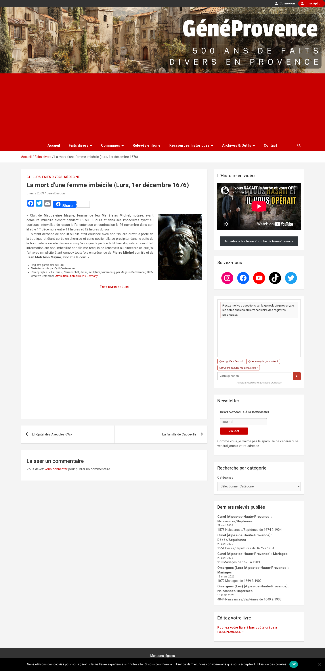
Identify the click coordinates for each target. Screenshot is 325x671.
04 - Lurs (34, 177)
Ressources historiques (189, 145)
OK (294, 664)
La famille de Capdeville (179, 434)
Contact (270, 145)
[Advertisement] (162, 107)
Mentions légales (162, 656)
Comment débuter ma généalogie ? (238, 367)
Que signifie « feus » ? (231, 361)
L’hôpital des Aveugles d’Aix (52, 434)
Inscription (314, 3)
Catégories (225, 477)
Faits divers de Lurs (114, 287)
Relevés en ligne (147, 145)
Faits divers (78, 145)
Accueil (54, 145)
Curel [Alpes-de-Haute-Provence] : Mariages (252, 554)
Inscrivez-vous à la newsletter (244, 412)
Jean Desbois (56, 193)
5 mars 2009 (35, 193)
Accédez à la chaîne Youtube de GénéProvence (259, 241)
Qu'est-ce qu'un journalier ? (263, 361)
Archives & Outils (236, 145)
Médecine (72, 177)
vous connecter (56, 469)
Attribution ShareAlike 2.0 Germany (76, 276)
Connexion (287, 3)
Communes (110, 145)
